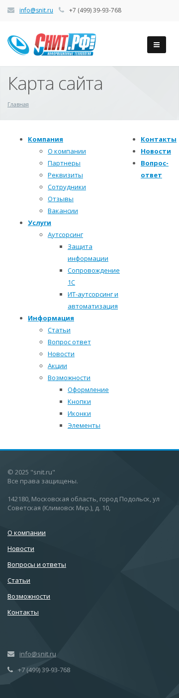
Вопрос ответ (69, 341)
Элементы (84, 425)
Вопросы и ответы (36, 564)
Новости (61, 353)
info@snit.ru (36, 10)
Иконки (79, 413)
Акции (57, 365)
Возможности (69, 377)
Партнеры (64, 162)
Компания (45, 139)
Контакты (159, 139)
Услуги (39, 222)
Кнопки (79, 401)
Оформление (88, 389)
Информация (51, 317)
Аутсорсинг (65, 234)
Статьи (59, 329)
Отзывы (61, 198)
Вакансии (63, 210)
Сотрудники (67, 186)
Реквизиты (65, 174)
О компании (67, 151)
